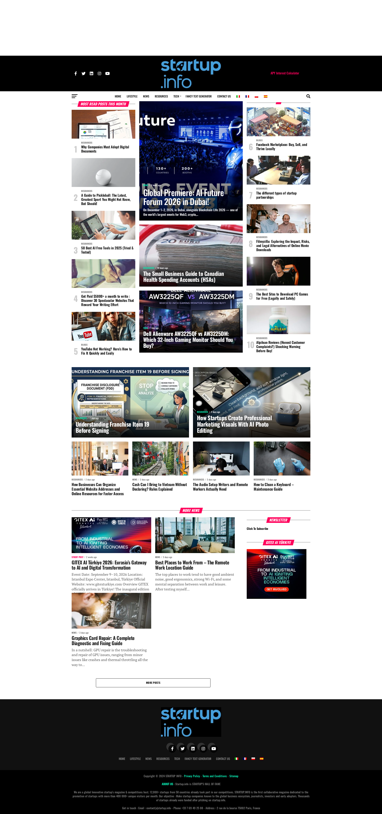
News (146, 96)
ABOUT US (168, 784)
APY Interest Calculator (285, 73)
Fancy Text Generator (199, 96)
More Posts (153, 683)
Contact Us (224, 96)
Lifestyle (132, 96)
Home (118, 96)
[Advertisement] (191, 28)
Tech (176, 96)
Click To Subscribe (257, 528)
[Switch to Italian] (238, 96)
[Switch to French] (247, 96)
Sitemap (233, 776)
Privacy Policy (192, 776)
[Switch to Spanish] (265, 96)
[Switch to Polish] (256, 96)
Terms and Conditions (215, 776)
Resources (161, 96)
